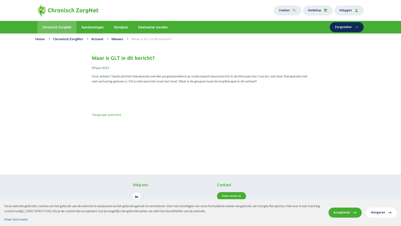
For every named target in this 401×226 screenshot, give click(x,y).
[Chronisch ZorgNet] (68, 10)
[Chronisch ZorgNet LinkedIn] (137, 196)
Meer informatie (16, 219)
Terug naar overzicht (106, 115)
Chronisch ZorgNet (68, 39)
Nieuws (117, 39)
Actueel (97, 39)
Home (40, 39)
